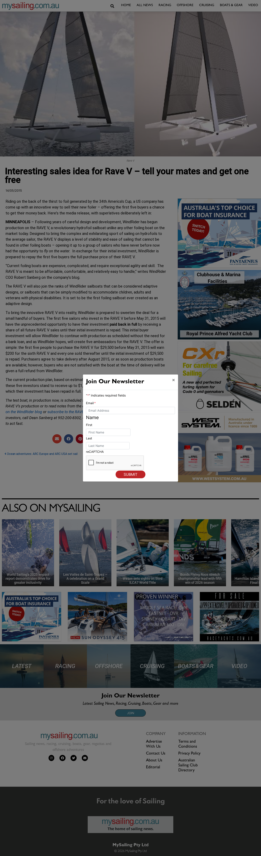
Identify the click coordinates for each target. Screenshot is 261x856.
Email (91, 403)
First (89, 425)
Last (89, 438)
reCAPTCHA (95, 452)
